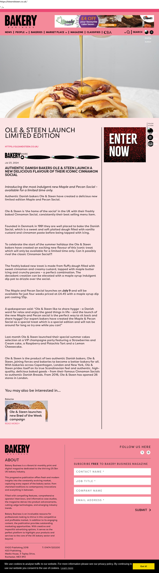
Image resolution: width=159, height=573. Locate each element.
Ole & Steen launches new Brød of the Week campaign (26, 415)
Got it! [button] (143, 566)
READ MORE (12, 423)
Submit (141, 510)
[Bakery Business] (21, 21)
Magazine (76, 32)
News (8, 32)
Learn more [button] (67, 568)
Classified (93, 32)
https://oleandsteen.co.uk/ (22, 146)
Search (137, 32)
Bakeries (36, 32)
